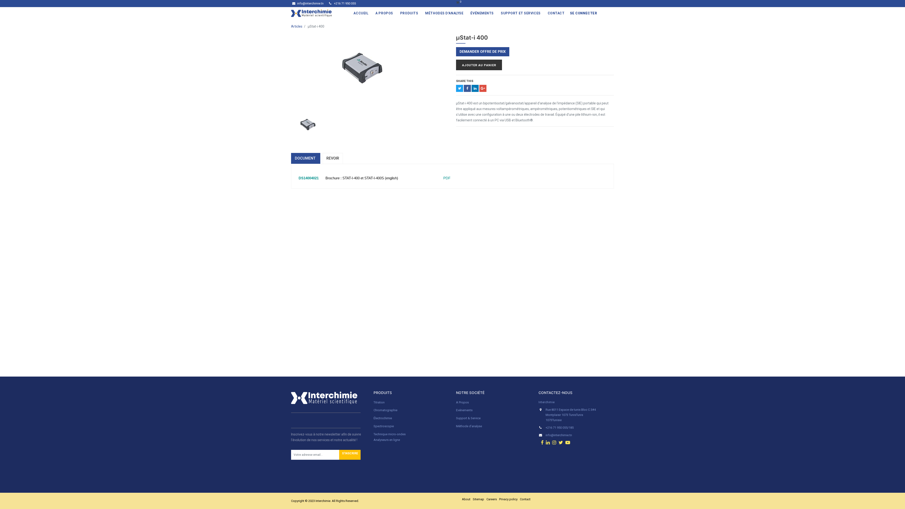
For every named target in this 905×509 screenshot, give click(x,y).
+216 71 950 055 (344, 3)
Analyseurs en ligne (387, 440)
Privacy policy (508, 499)
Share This (464, 81)
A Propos (462, 402)
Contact (525, 499)
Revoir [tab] (332, 158)
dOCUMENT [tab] (306, 158)
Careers (491, 499)
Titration (379, 402)
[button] (350, 455)
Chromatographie (385, 410)
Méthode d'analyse (469, 426)
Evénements (464, 410)
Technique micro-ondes (390, 434)
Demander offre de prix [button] (483, 51)
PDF (446, 178)
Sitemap (478, 499)
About (466, 499)
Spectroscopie (384, 426)
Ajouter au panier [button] (479, 65)
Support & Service (468, 418)
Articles (296, 26)
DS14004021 (309, 178)
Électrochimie (383, 418)
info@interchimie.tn (310, 3)
